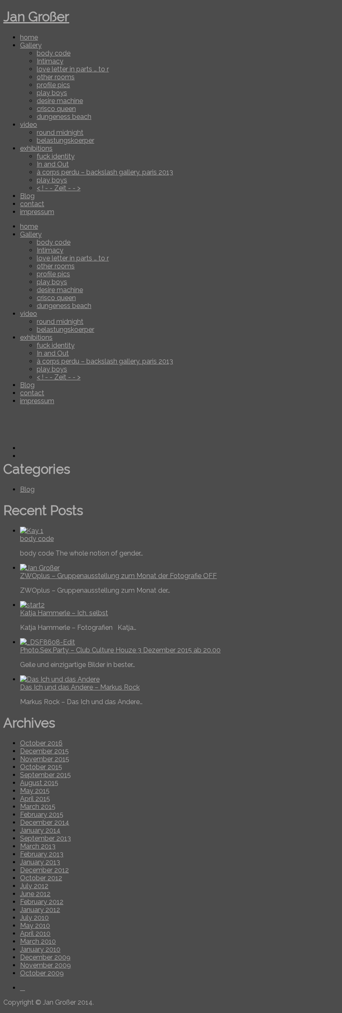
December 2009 (45, 957)
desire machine (60, 101)
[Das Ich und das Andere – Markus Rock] (60, 679)
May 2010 (35, 926)
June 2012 (35, 894)
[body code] (31, 531)
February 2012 (41, 902)
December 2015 (44, 751)
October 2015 (41, 767)
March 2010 (38, 941)
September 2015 (45, 775)
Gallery (31, 45)
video (28, 125)
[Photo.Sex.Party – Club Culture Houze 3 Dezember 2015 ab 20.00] (47, 642)
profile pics (53, 85)
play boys (52, 93)
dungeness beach (64, 117)
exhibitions (36, 148)
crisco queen (56, 109)
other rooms (56, 77)
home (29, 37)
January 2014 (40, 830)
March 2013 (37, 846)
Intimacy (50, 61)
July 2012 (34, 886)
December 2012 (44, 870)
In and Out (53, 164)
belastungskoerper (65, 140)
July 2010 (34, 918)
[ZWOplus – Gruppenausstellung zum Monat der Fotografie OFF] (40, 568)
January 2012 (40, 910)
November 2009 (45, 965)
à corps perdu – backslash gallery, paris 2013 (105, 172)
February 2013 (41, 854)
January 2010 (40, 949)
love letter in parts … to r (73, 69)
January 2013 (40, 862)
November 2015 (44, 759)
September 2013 (45, 838)
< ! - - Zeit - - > (58, 188)
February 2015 (41, 814)
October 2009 (42, 973)
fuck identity (56, 156)
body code (53, 53)
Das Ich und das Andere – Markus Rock (80, 687)
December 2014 (44, 822)
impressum (37, 212)
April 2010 (35, 933)
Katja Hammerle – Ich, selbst (64, 613)
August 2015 (39, 783)
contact (32, 204)
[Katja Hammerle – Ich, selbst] (32, 605)
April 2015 (35, 799)
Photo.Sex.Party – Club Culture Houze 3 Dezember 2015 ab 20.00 (120, 650)
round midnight (60, 132)
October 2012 (41, 878)
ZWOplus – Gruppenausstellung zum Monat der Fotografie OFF (118, 576)
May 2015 (35, 791)
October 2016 (41, 743)
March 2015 (37, 807)
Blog (27, 196)
